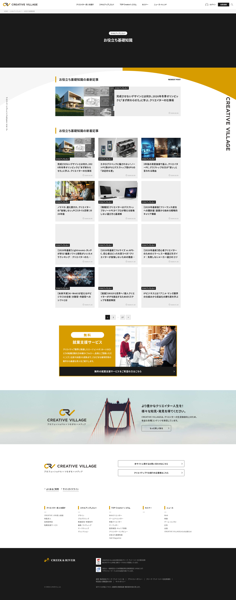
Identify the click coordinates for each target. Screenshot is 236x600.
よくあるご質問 (52, 489)
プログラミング (83, 518)
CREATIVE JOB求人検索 (54, 515)
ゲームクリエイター (116, 518)
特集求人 (47, 518)
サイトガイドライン (71, 489)
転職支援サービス (51, 525)
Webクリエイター (115, 515)
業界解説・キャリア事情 (118, 528)
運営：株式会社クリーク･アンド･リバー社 (110, 579)
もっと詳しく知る (156, 428)
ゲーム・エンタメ (170, 522)
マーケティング (83, 528)
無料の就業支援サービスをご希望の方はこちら (118, 371)
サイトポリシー (121, 581)
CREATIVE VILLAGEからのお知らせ (178, 531)
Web (166, 515)
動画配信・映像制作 (85, 522)
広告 (166, 525)
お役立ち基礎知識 (116, 535)
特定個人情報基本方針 (104, 581)
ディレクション (83, 531)
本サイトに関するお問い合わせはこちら (151, 463)
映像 (166, 518)
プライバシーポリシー (135, 579)
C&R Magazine (115, 538)
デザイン (81, 515)
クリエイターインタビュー (118, 531)
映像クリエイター (115, 522)
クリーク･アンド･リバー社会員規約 (158, 579)
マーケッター (114, 525)
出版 (166, 528)
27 (123, 317)
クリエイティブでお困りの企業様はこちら (151, 472)
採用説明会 (48, 522)
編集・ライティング (84, 525)
